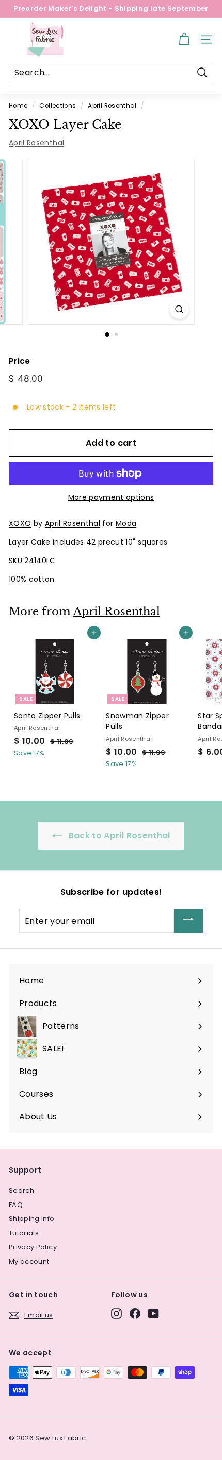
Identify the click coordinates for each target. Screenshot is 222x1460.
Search (21, 1190)
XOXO (20, 523)
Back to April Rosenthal (118, 835)
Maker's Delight (77, 8)
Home (18, 105)
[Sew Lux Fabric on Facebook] (135, 1313)
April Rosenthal (112, 105)
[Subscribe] (188, 921)
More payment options (111, 497)
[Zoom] (178, 309)
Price (19, 360)
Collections (57, 105)
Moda (126, 523)
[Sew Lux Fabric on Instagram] (116, 1313)
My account (29, 1261)
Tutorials (24, 1233)
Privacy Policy (33, 1247)
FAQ (16, 1205)
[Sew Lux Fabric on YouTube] (153, 1313)
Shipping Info (32, 1219)
